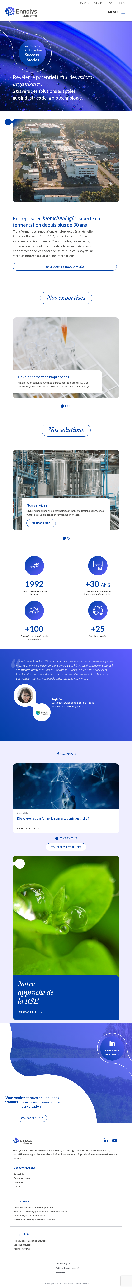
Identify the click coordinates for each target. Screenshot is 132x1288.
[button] (62, 406)
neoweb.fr (84, 1284)
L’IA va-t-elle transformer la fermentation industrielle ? (53, 818)
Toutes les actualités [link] (66, 847)
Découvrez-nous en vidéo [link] (66, 266)
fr (121, 3)
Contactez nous (32, 1118)
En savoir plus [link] (29, 1012)
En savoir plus (41, 523)
